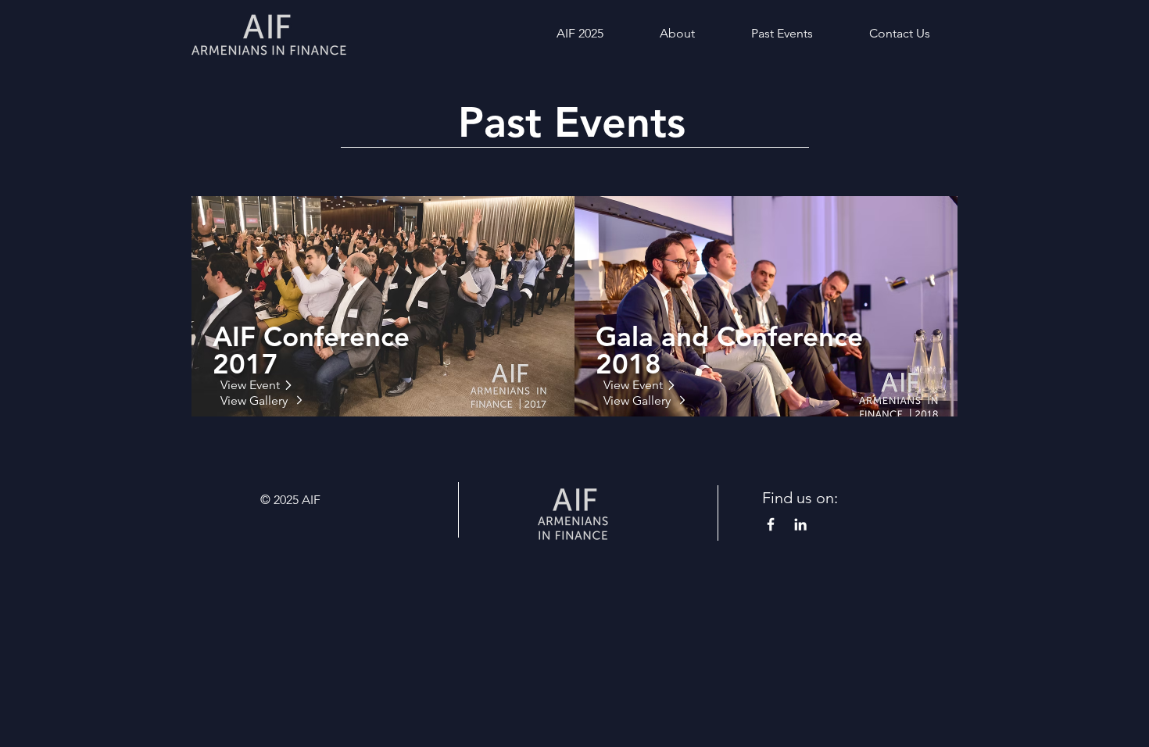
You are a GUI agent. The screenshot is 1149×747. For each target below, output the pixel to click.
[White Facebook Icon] (770, 524)
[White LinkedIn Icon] (800, 524)
